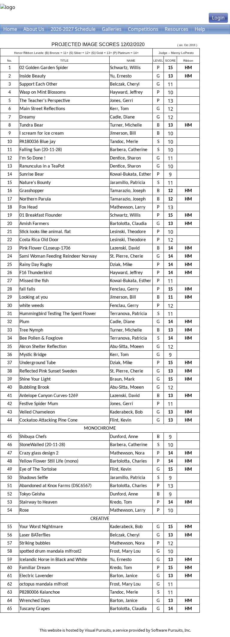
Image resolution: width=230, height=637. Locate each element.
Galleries (112, 29)
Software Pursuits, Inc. (171, 630)
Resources (176, 29)
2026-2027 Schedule (73, 29)
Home (10, 29)
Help (200, 29)
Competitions (143, 29)
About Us (33, 29)
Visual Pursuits (98, 630)
